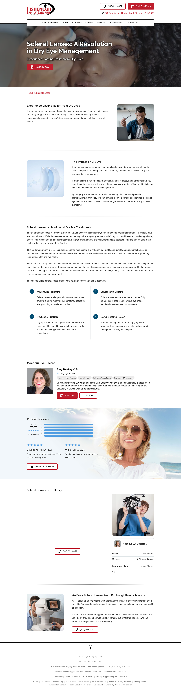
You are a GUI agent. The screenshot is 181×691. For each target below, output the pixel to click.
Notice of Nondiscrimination (77, 682)
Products (89, 23)
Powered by (73, 677)
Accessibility (58, 682)
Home (35, 682)
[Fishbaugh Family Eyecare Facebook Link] (90, 648)
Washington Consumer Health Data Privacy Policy (70, 685)
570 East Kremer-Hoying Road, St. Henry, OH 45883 (129, 13)
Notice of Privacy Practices (120, 682)
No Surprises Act (99, 682)
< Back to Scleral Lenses (38, 93)
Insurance (77, 23)
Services (101, 23)
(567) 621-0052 (104, 666)
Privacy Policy (140, 682)
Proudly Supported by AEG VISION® (111, 677)
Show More (146, 553)
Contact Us (133, 23)
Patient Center (116, 23)
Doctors (65, 23)
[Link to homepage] (46, 9)
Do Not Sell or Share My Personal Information (113, 685)
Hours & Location (50, 23)
